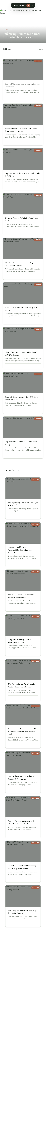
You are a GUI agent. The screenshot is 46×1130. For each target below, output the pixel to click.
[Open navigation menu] (33, 5)
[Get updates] (28, 5)
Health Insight (18, 5)
